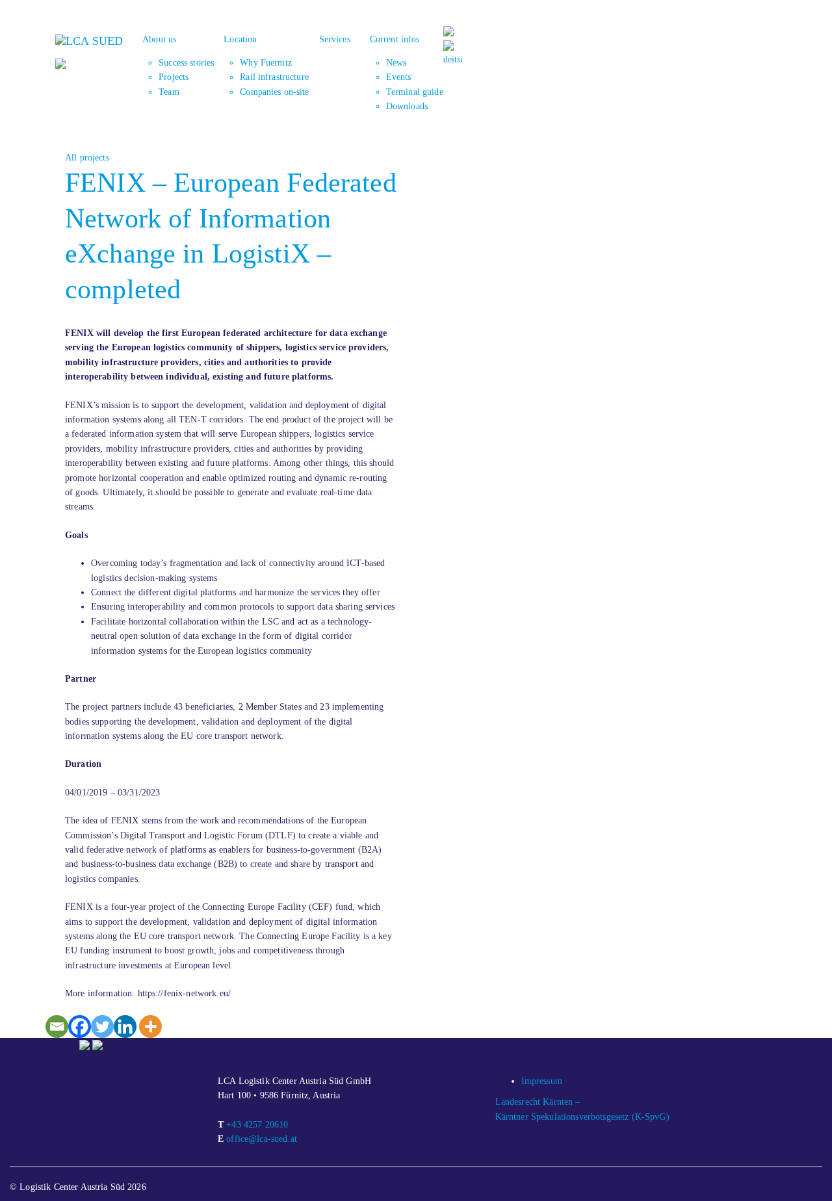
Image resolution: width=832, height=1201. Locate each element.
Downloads (407, 106)
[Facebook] (79, 1026)
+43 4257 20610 (257, 1125)
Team (169, 92)
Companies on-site (274, 92)
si (460, 59)
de (447, 59)
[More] (150, 1026)
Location (240, 39)
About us (159, 39)
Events (398, 77)
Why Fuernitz (266, 63)
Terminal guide (414, 92)
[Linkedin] (125, 1026)
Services (334, 39)
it (454, 59)
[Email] (57, 1026)
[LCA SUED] (89, 39)
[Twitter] (102, 1026)
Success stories (186, 63)
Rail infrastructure (274, 77)
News (396, 63)
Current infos (395, 39)
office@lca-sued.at (261, 1139)
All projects (87, 157)
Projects (173, 77)
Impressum (541, 1081)
